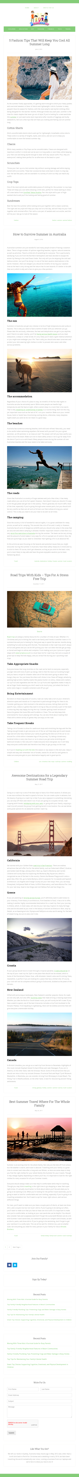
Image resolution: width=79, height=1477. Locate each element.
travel (64, 561)
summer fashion (67, 220)
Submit (11, 1433)
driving (34, 1088)
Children (16, 761)
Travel (16, 561)
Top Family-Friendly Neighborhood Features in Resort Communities (31, 1304)
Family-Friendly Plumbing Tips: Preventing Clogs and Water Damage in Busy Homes (36, 1310)
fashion (54, 220)
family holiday (45, 1235)
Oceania (55, 561)
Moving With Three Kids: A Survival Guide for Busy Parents (27, 1299)
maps (52, 761)
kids (49, 761)
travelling (69, 761)
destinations (43, 561)
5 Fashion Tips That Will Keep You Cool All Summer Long (39, 42)
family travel (53, 1235)
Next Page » (17, 1247)
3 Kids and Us (39, 18)
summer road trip (57, 1088)
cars (40, 761)
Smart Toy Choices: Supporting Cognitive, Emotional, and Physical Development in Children (39, 1320)
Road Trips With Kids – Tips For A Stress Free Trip (39, 577)
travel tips (69, 1235)
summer (13, 117)
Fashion (16, 220)
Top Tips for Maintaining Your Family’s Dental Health (25, 1315)
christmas (45, 761)
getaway (39, 1088)
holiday (50, 561)
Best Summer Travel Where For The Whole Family (39, 1103)
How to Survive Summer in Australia (39, 234)
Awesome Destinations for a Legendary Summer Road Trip (39, 777)
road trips (58, 761)
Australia (37, 561)
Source (39, 632)
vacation (69, 561)
